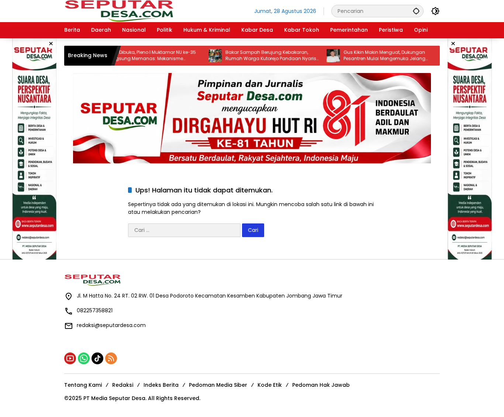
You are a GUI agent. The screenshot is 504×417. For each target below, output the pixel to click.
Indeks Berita (161, 385)
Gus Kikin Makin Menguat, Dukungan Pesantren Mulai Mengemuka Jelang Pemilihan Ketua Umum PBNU (373, 55)
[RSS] (111, 358)
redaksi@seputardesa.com (111, 325)
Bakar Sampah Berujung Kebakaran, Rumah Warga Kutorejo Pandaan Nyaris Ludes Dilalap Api (259, 55)
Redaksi (122, 385)
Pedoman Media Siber (218, 385)
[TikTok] (97, 358)
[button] (416, 11)
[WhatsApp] (84, 358)
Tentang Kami (83, 385)
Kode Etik (270, 385)
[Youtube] (70, 358)
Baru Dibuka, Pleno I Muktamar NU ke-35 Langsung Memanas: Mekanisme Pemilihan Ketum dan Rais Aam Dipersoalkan (140, 55)
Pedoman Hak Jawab (321, 385)
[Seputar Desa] (120, 10)
